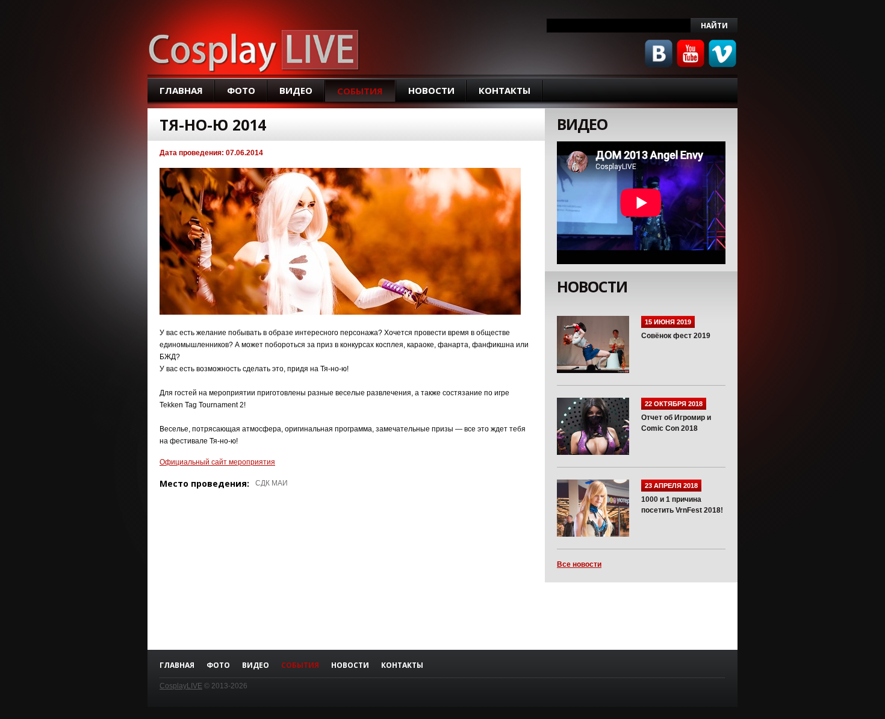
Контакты (504, 90)
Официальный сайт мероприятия (217, 462)
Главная (181, 90)
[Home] (254, 49)
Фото (241, 90)
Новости (431, 90)
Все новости (579, 564)
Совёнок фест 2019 (675, 336)
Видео (295, 90)
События (360, 91)
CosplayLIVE (181, 686)
